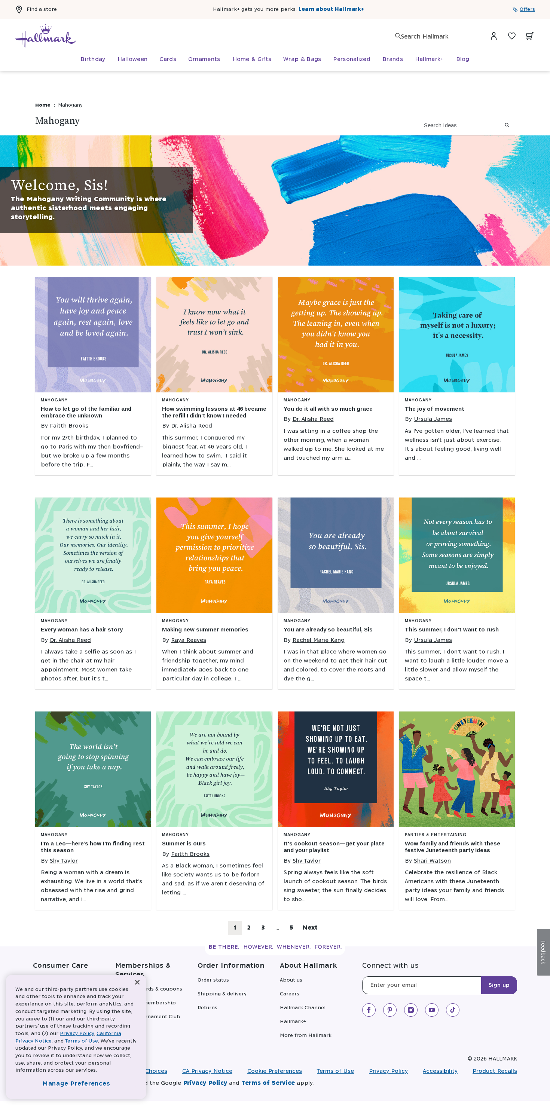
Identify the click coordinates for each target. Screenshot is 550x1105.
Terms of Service (268, 1083)
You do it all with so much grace (328, 408)
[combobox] (437, 36)
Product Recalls (495, 1071)
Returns (207, 1007)
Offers (527, 9)
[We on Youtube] (432, 1010)
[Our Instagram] (411, 1010)
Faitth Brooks (69, 426)
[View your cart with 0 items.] (530, 36)
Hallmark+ (293, 1021)
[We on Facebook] (369, 1010)
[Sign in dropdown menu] (494, 36)
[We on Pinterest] (390, 1010)
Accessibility (440, 1071)
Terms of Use (335, 1071)
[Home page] (45, 36)
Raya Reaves (188, 640)
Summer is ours (184, 843)
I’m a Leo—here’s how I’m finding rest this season (93, 846)
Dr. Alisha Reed (191, 426)
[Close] (137, 982)
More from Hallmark (305, 1035)
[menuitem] (92, 59)
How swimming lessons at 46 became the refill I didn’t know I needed (214, 412)
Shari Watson (432, 861)
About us (291, 980)
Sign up (499, 985)
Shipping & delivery (222, 994)
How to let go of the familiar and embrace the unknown (86, 412)
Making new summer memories (205, 629)
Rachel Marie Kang (319, 640)
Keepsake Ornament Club (147, 1016)
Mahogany (54, 400)
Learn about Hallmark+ (331, 9)
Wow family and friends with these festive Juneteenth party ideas (452, 846)
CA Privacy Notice (207, 1071)
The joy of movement (434, 408)
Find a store (42, 9)
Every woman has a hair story (82, 629)
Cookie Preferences (274, 1071)
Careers (289, 994)
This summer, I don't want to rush (452, 629)
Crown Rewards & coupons (148, 989)
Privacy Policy (388, 1071)
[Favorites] (512, 36)
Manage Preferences (76, 1084)
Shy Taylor (64, 861)
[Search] (398, 35)
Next (310, 928)
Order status (213, 980)
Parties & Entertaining (436, 835)
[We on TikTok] (452, 1010)
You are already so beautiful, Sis (328, 629)
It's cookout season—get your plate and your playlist (334, 846)
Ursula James (433, 419)
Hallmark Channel (303, 1007)
